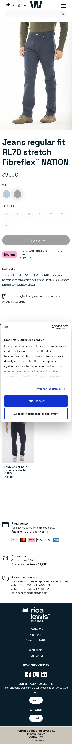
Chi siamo (36, 635)
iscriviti (36, 700)
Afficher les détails (48, 388)
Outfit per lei (36, 650)
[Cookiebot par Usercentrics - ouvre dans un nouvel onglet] (52, 327)
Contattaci (36, 737)
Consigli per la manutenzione (41, 296)
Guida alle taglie (16, 296)
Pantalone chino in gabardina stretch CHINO (15, 470)
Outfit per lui (36, 656)
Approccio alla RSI (36, 640)
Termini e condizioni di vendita (36, 731)
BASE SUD (38, 741)
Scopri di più (26, 257)
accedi (36, 718)
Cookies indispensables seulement (36, 413)
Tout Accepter (36, 401)
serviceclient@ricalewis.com (29, 593)
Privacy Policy (36, 734)
